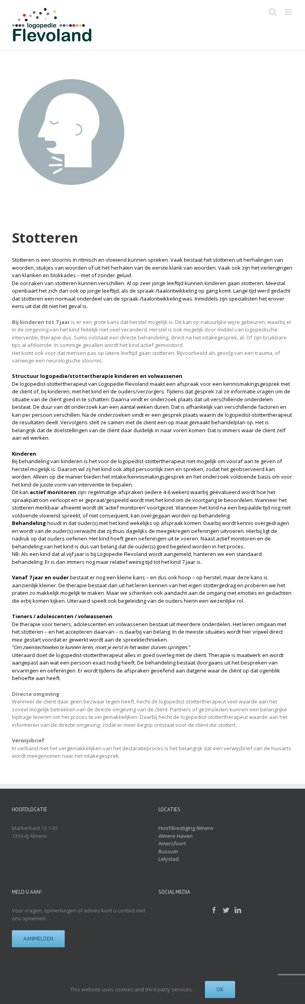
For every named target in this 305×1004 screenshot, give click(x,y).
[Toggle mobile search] (273, 12)
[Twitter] (226, 910)
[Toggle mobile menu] (289, 12)
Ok (220, 989)
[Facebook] (214, 910)
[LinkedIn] (238, 910)
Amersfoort (172, 843)
